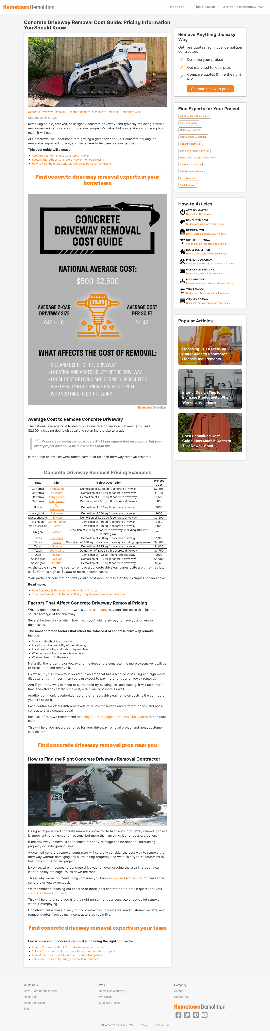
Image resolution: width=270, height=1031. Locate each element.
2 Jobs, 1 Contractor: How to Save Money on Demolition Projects (73, 951)
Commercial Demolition (193, 136)
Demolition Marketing (112, 990)
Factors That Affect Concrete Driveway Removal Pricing (68, 159)
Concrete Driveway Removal (46, 111)
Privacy (142, 1025)
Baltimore (57, 513)
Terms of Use (160, 1025)
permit (50, 678)
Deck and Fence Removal (194, 150)
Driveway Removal (106, 111)
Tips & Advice (204, 7)
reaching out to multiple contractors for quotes (112, 717)
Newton (57, 517)
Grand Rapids (57, 521)
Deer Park (56, 538)
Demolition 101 (33, 996)
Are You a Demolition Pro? (243, 7)
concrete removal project (47, 893)
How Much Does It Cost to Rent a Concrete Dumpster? (67, 955)
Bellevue (56, 558)
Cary (57, 525)
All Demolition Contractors (195, 116)
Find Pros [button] (177, 7)
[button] (178, 1014)
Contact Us (181, 996)
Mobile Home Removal (193, 171)
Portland (56, 532)
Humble (57, 546)
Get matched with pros (210, 89)
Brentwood (57, 488)
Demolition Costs (34, 1002)
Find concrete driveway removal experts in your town (97, 928)
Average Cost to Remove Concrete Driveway (61, 155)
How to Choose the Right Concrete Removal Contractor (67, 947)
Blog (27, 1008)
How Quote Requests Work (41, 990)
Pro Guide (105, 996)
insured (137, 878)
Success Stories (109, 1002)
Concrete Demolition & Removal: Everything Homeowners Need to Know (78, 594)
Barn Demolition (189, 122)
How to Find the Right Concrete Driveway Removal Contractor (72, 163)
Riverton (56, 554)
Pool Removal (187, 178)
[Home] (29, 7)
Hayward (57, 492)
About (178, 990)
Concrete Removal (79, 111)
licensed (119, 878)
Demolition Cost (131, 111)
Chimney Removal (190, 129)
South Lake (56, 550)
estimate (99, 610)
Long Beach (56, 497)
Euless (57, 542)
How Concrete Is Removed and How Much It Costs (64, 590)
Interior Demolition (190, 164)
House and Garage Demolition (197, 157)
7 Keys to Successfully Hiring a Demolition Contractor (66, 959)
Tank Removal (188, 185)
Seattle (56, 563)
